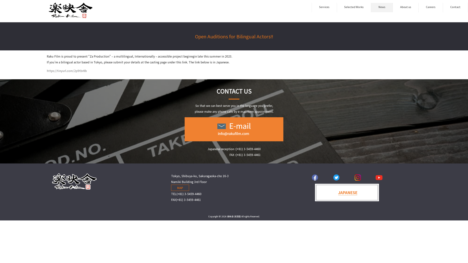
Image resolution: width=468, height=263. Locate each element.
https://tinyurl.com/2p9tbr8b (67, 70)
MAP (180, 188)
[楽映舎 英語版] (70, 17)
